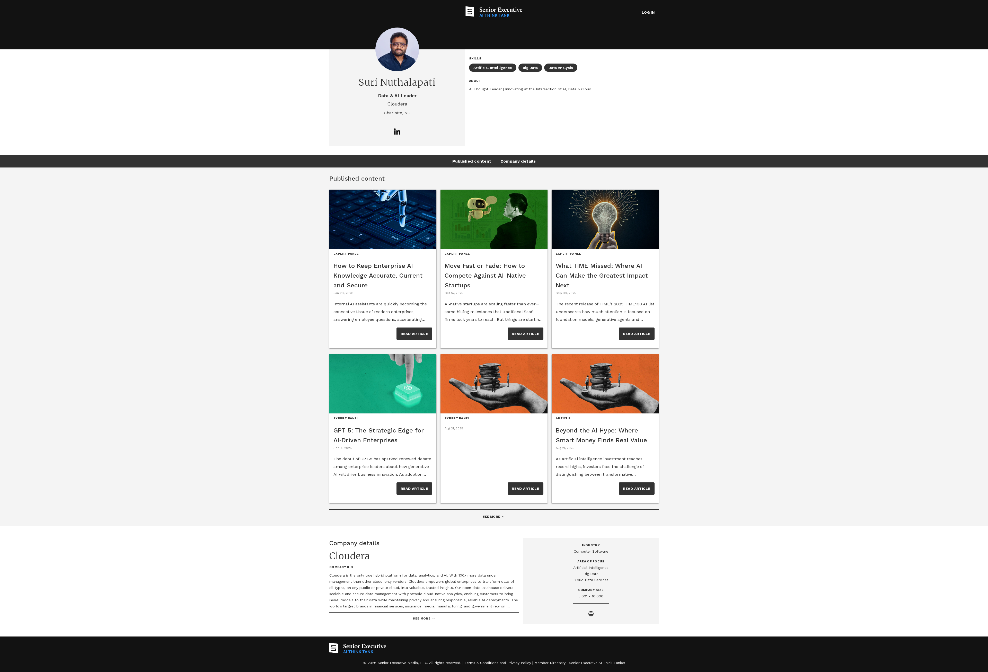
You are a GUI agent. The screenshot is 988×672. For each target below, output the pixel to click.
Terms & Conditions (481, 663)
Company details (518, 161)
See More (494, 516)
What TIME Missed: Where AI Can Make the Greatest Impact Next (602, 275)
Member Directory (550, 663)
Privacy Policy (519, 663)
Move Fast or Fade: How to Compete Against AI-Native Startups (485, 275)
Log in (648, 12)
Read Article (414, 334)
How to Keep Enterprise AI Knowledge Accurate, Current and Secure (377, 275)
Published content (471, 161)
